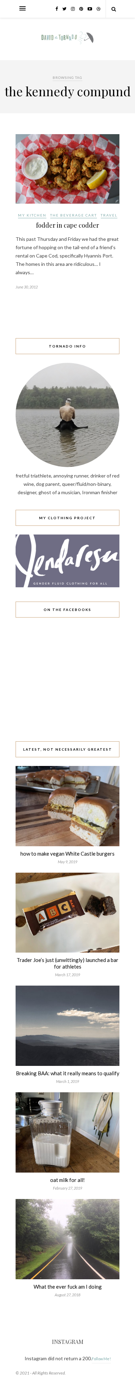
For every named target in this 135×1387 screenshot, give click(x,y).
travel (109, 215)
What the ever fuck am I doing (68, 1286)
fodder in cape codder (67, 225)
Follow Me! (101, 1358)
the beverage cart (73, 215)
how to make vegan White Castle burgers (67, 853)
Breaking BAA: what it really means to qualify (67, 1073)
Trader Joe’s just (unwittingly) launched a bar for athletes (67, 963)
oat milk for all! (67, 1180)
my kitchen (32, 215)
